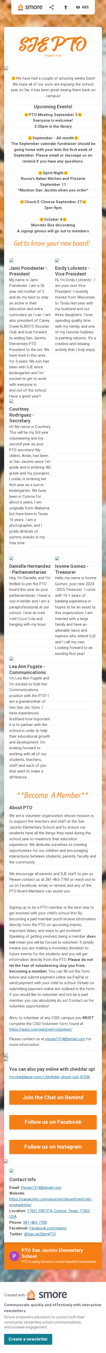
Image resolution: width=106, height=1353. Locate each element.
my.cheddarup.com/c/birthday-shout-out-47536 (49, 1077)
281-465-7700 (35, 1222)
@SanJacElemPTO (40, 1234)
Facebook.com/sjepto (48, 1228)
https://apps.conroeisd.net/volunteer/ (40, 1029)
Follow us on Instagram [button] (53, 1147)
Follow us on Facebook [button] (53, 1122)
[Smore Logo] (30, 7)
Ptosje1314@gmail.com (41, 1187)
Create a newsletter (28, 1339)
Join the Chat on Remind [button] (53, 1097)
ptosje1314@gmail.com (65, 1039)
